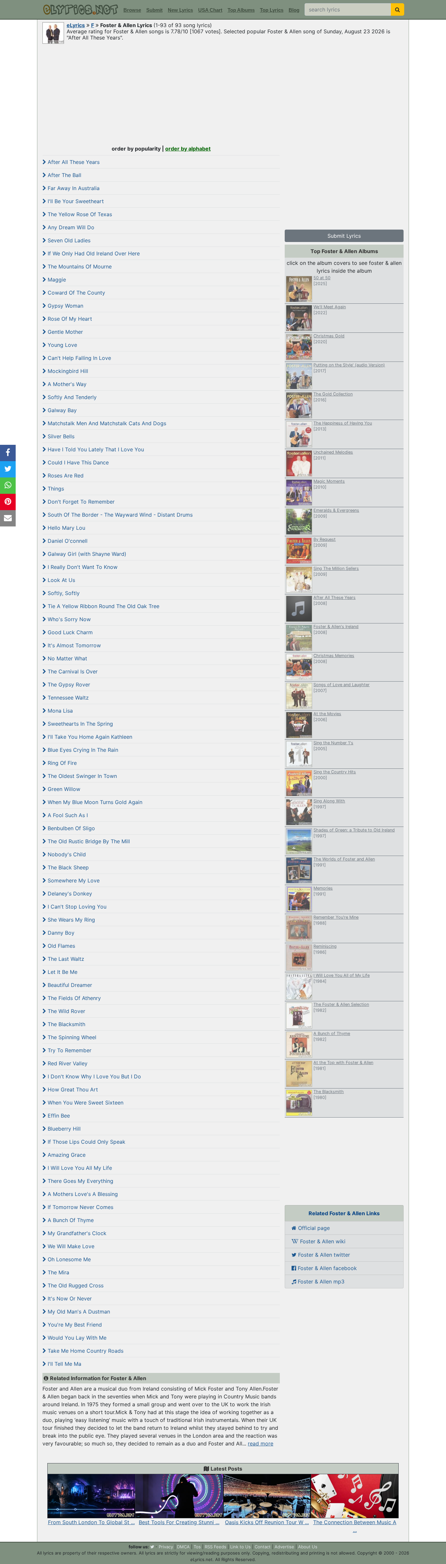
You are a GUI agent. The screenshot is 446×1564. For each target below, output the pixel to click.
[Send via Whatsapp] (8, 485)
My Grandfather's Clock (76, 1233)
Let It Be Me (61, 972)
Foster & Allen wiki (321, 1241)
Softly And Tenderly (71, 397)
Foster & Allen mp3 (320, 1281)
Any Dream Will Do (70, 227)
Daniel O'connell (67, 541)
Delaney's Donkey (69, 893)
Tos (197, 1546)
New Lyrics (180, 10)
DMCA (183, 1546)
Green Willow (63, 789)
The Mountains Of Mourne (79, 266)
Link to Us (240, 1546)
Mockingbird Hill (67, 371)
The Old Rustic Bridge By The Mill (88, 841)
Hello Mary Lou (65, 527)
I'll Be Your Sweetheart (75, 201)
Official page (313, 1228)
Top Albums (241, 10)
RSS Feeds (215, 1546)
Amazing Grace (66, 1155)
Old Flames (60, 946)
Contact (263, 1546)
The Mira (57, 1272)
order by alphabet (188, 148)
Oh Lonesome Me (68, 1259)
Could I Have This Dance (77, 462)
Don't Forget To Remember (80, 501)
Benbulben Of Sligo (70, 828)
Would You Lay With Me (76, 1337)
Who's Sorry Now (68, 619)
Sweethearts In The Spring (79, 723)
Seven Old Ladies (68, 240)
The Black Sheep (67, 867)
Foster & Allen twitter (323, 1254)
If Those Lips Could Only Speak (85, 1141)
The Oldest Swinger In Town (81, 776)
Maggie (56, 279)
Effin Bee (58, 1115)
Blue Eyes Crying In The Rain (82, 750)
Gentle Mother (64, 332)
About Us (307, 1546)
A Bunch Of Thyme (70, 1220)
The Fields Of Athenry (73, 998)
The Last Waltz (65, 959)
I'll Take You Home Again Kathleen (89, 737)
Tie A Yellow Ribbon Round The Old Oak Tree (102, 606)
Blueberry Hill (63, 1128)
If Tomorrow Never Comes (79, 1207)
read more (260, 1443)
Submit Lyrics (344, 236)
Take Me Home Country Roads (84, 1350)
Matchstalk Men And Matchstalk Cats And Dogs (106, 423)
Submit (154, 10)
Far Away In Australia (73, 188)
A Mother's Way (66, 384)
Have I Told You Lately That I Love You (95, 449)
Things (55, 488)
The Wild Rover (65, 1011)
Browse (132, 10)
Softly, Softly (63, 593)
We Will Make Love (70, 1246)
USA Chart (210, 10)
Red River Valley (67, 1063)
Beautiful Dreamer (69, 985)
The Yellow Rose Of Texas (79, 214)
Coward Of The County (75, 292)
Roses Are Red (65, 475)
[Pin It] (8, 502)
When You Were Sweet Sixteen (84, 1102)
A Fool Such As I (67, 815)
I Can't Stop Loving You (76, 906)
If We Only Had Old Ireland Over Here (93, 253)
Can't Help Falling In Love (78, 358)
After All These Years (73, 162)
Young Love (61, 345)
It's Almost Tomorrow (73, 645)
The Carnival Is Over (72, 671)
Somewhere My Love (73, 880)
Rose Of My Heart (69, 318)
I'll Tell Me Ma (63, 1364)
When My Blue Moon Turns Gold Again (94, 802)
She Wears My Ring (70, 919)
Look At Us (60, 580)
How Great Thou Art (72, 1089)
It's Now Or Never (69, 1298)
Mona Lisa (59, 710)
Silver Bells (60, 436)
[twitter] (152, 1546)
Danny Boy (60, 932)
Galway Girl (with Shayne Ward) (86, 554)
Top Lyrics (271, 10)
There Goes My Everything (79, 1181)
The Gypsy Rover (68, 684)
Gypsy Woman (64, 305)
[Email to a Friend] (8, 518)
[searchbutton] (397, 9)
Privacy (166, 1546)
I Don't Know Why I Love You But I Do (93, 1076)
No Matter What (66, 658)
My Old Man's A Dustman (78, 1311)
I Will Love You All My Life (79, 1168)
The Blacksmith (65, 1024)
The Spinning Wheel (71, 1037)
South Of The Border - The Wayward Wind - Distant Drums (119, 514)
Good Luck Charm (69, 632)
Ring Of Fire (61, 763)
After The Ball (63, 175)
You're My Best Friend (74, 1324)
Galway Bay (61, 410)
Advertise (284, 1546)
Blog (294, 10)
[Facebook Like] (8, 453)
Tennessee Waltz (67, 697)
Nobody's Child (66, 854)
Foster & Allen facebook (326, 1268)
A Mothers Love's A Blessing (82, 1194)
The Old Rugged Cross (75, 1285)
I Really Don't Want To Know (82, 567)
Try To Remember (68, 1050)
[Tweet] (8, 469)
